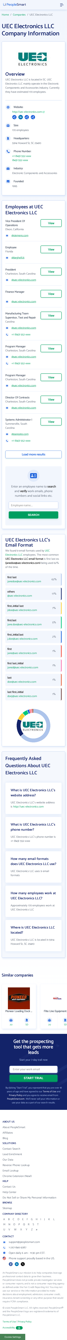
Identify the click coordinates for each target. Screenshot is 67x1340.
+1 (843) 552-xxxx (21, 156)
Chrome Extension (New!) (17, 1176)
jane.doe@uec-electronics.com (24, 625)
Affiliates (8, 1132)
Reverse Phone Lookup (16, 1165)
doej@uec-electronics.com (22, 696)
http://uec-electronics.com (27, 112)
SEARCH (33, 515)
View (51, 223)
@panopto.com (20, 434)
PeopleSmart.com (15, 1099)
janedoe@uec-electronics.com (24, 582)
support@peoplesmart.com (24, 1242)
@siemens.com (20, 236)
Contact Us (9, 1186)
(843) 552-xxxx (20, 160)
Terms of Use (49, 1092)
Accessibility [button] (9, 1328)
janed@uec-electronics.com (22, 668)
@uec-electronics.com (24, 280)
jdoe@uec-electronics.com (22, 610)
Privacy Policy (15, 1095)
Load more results (33, 454)
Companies (19, 14)
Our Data (8, 1159)
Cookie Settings (12, 1337)
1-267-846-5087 (17, 1247)
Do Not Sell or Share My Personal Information (29, 1197)
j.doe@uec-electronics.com (22, 639)
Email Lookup (10, 1170)
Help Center (9, 1192)
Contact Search (11, 1149)
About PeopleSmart (14, 1127)
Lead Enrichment (12, 1154)
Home (5, 14)
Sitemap (7, 1208)
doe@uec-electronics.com (21, 682)
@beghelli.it (18, 258)
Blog (5, 1138)
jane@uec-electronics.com (22, 653)
